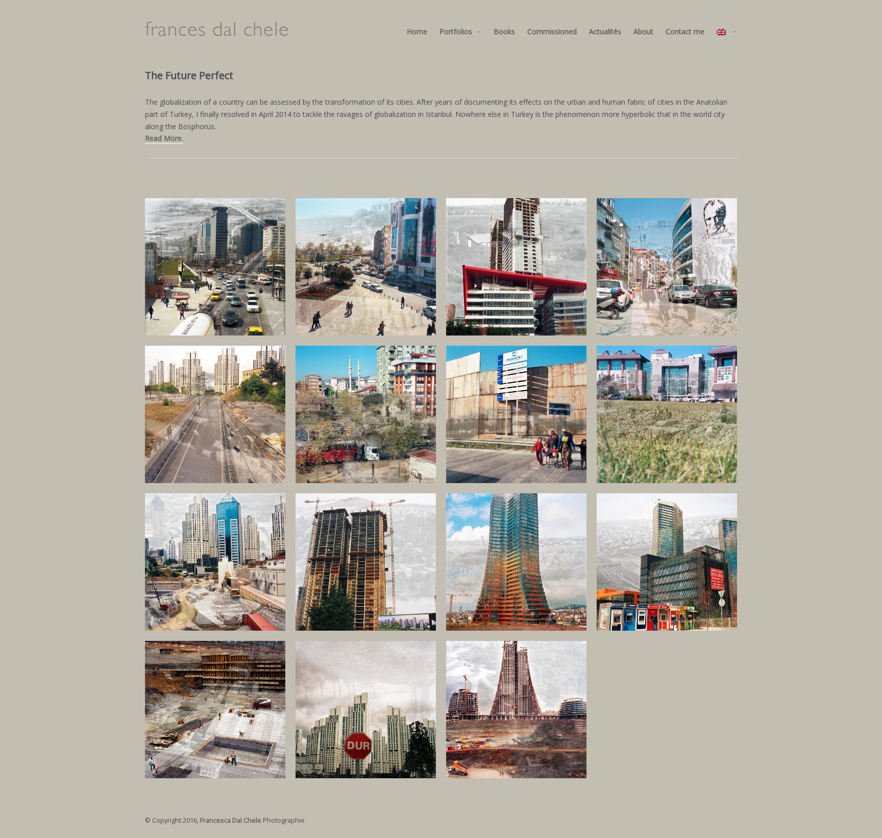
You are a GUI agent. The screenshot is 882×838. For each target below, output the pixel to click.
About (643, 31)
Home (417, 31)
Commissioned (552, 31)
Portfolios (455, 31)
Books (504, 31)
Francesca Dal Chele (230, 820)
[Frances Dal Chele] (216, 32)
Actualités (605, 31)
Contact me (685, 31)
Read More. (164, 138)
